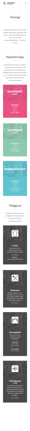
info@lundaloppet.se (15, 80)
